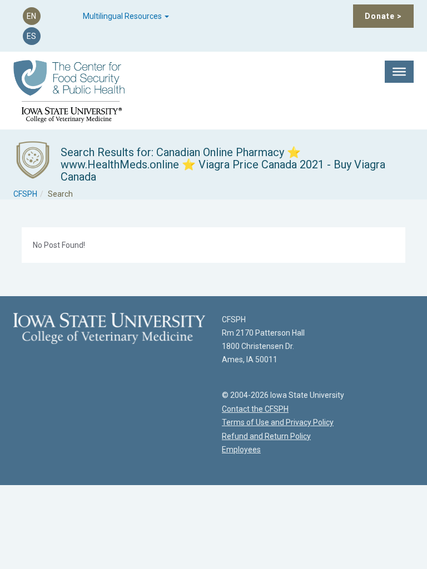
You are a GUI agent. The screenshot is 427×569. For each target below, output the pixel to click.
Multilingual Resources (123, 16)
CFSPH (25, 193)
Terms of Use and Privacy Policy (278, 422)
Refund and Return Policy (266, 436)
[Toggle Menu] (399, 72)
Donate (383, 16)
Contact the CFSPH (255, 409)
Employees (241, 449)
